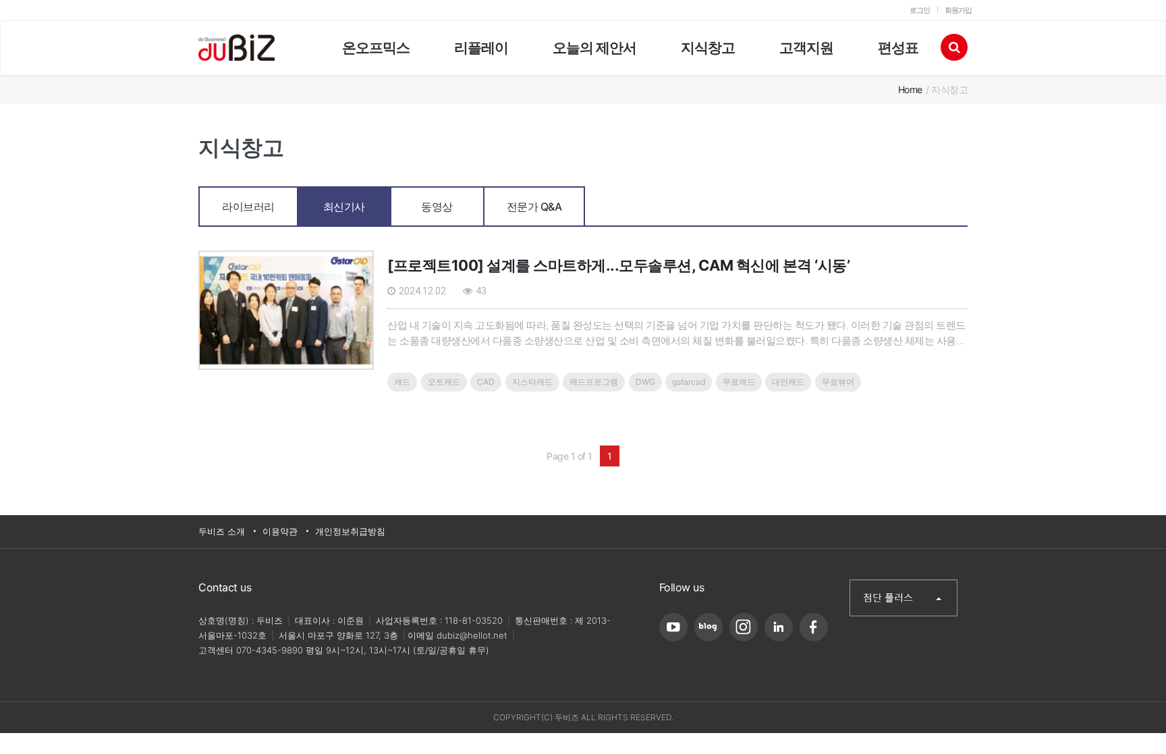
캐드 (402, 382)
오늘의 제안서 (594, 47)
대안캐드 (788, 382)
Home (910, 89)
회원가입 (958, 10)
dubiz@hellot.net (472, 635)
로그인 (920, 10)
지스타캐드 (532, 382)
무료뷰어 (838, 382)
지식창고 (708, 47)
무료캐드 (739, 382)
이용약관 (280, 531)
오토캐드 (444, 382)
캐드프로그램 (594, 382)
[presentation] (248, 194)
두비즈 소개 (221, 531)
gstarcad (688, 382)
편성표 (898, 47)
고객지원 (806, 47)
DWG (645, 382)
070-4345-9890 (269, 650)
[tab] (248, 205)
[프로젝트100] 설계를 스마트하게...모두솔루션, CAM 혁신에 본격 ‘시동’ (618, 265)
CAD (486, 382)
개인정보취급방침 (350, 531)
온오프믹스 (376, 47)
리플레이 (481, 47)
